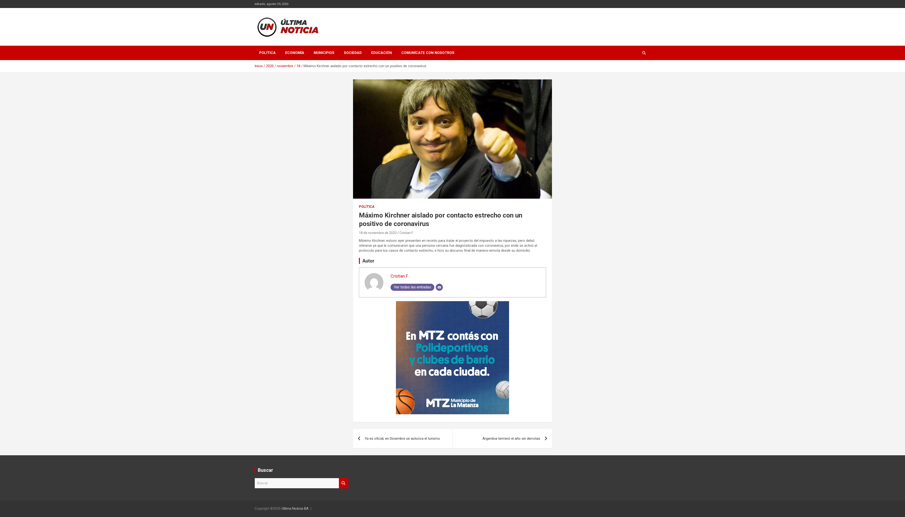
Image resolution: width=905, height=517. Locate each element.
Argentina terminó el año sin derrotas (511, 438)
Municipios (324, 53)
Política (267, 53)
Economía (294, 53)
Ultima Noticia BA (295, 508)
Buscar (343, 483)
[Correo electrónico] (439, 287)
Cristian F (406, 233)
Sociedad (353, 53)
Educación (381, 53)
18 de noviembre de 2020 (378, 233)
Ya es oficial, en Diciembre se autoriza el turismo (402, 438)
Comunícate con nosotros (427, 53)
